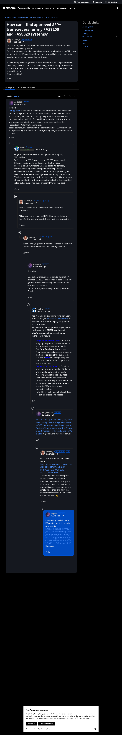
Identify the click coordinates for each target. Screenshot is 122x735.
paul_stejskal (47, 413)
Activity (85, 33)
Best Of (85, 47)
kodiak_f (16, 40)
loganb (54, 514)
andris (22, 147)
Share (10, 78)
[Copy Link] (22, 42)
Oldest (16, 96)
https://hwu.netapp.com (58, 318)
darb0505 (18, 102)
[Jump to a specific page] (74, 96)
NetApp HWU (15, 110)
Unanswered (99, 37)
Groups (85, 40)
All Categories (87, 27)
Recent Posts (87, 30)
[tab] (9, 87)
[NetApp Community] (16, 8)
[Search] (117, 8)
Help (84, 43)
